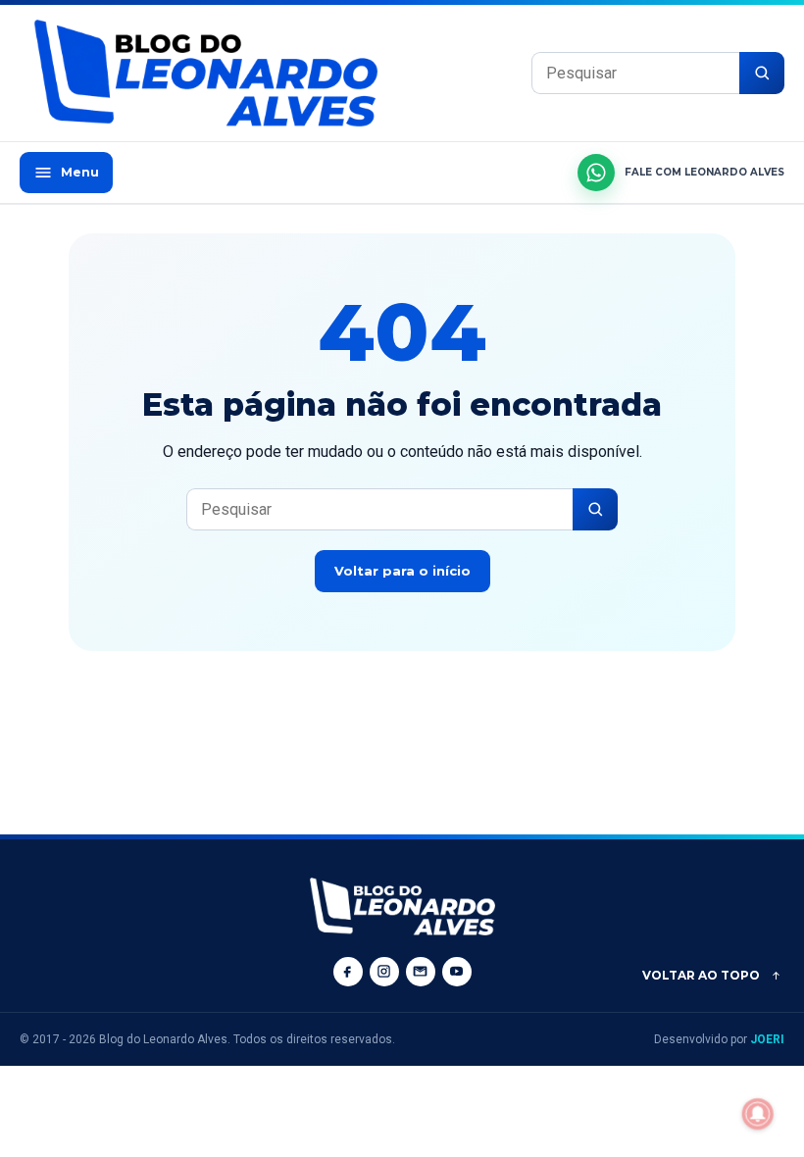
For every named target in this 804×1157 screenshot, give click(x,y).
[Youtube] (457, 971)
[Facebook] (348, 971)
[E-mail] (420, 971)
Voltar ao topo (701, 975)
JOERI (767, 1039)
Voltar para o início (402, 570)
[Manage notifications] (758, 1114)
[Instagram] (384, 971)
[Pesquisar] (761, 73)
